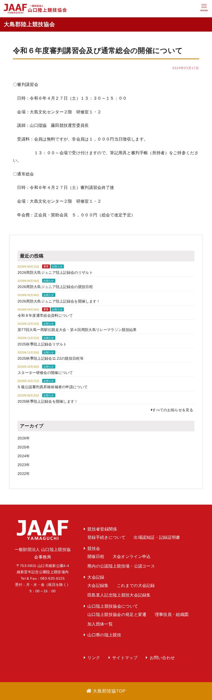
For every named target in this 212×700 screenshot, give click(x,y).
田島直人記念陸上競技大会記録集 (119, 595)
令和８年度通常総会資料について (45, 315)
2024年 (24, 456)
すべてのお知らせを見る (172, 410)
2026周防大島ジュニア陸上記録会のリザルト (55, 272)
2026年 (24, 438)
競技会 (93, 548)
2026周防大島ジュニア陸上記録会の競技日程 (55, 287)
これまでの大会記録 (136, 585)
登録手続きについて (106, 537)
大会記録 (95, 577)
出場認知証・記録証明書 (157, 537)
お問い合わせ (162, 657)
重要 (46, 266)
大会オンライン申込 (132, 556)
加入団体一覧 (100, 624)
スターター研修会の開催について (45, 373)
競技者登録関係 (102, 529)
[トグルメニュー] (204, 8)
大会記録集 (98, 585)
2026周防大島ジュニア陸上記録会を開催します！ (59, 301)
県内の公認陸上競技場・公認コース (121, 566)
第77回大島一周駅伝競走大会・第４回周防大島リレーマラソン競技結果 (77, 330)
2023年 (24, 465)
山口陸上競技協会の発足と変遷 (116, 614)
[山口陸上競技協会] (35, 8)
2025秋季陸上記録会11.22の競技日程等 (51, 358)
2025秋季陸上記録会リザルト (42, 344)
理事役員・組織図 (172, 614)
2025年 (24, 447)
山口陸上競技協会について (112, 606)
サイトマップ (125, 657)
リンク (93, 657)
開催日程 (95, 556)
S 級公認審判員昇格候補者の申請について (53, 387)
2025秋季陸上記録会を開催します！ (48, 401)
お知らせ (57, 266)
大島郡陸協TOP (109, 691)
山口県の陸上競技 (104, 635)
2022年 (24, 473)
